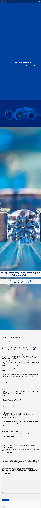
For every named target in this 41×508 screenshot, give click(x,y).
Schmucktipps (17, 337)
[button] (38, 341)
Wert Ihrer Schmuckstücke (33, 348)
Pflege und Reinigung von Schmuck (8, 460)
